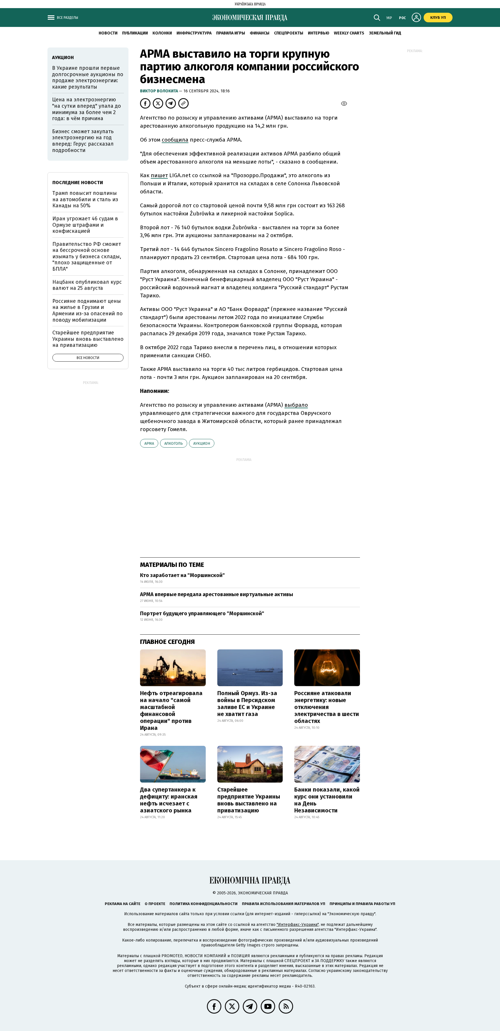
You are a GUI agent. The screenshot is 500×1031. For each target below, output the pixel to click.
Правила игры (230, 33)
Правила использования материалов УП (283, 904)
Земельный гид (385, 33)
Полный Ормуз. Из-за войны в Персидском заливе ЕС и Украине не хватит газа (247, 703)
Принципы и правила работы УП (362, 904)
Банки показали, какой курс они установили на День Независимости (327, 800)
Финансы (259, 33)
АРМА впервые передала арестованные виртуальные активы (216, 594)
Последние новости (77, 182)
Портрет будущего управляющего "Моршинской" (202, 613)
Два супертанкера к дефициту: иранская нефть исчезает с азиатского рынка (168, 800)
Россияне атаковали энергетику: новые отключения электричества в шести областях (326, 707)
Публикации (135, 33)
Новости (108, 33)
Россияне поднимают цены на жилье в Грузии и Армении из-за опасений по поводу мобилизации (87, 310)
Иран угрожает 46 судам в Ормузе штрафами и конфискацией (85, 224)
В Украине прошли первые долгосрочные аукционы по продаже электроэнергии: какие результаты (87, 77)
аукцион (201, 443)
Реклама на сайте (122, 904)
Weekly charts (349, 33)
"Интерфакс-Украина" (298, 924)
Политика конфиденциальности (204, 904)
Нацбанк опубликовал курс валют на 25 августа (87, 285)
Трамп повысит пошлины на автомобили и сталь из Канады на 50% (85, 199)
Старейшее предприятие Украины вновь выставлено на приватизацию (248, 800)
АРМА (149, 443)
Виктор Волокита (159, 91)
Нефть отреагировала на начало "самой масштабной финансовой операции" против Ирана (171, 710)
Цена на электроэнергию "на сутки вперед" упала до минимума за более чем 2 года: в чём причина (86, 109)
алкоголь (173, 443)
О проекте (155, 904)
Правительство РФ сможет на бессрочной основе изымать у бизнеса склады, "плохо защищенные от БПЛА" (86, 256)
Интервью (318, 33)
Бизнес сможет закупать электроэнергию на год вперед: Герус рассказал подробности (83, 140)
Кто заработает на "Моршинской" (182, 575)
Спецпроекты (288, 33)
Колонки (162, 33)
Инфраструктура (194, 33)
